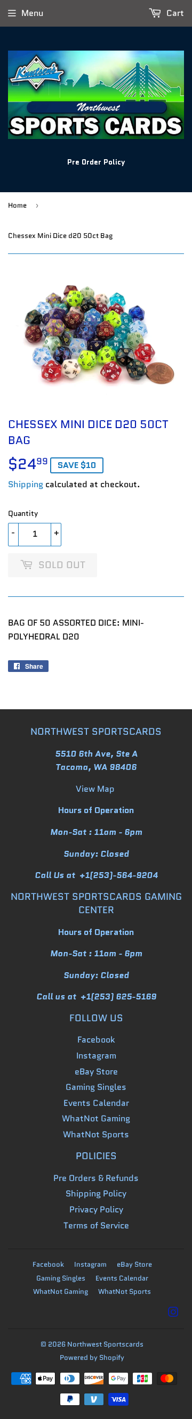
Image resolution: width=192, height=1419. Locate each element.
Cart (174, 13)
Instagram (96, 1055)
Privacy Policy (96, 1209)
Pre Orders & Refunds (96, 1178)
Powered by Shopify (92, 1357)
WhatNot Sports (96, 1134)
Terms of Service (96, 1225)
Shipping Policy (96, 1193)
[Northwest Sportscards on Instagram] (173, 1313)
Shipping (25, 484)
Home (17, 205)
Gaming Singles (96, 1087)
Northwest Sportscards (105, 1344)
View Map (95, 789)
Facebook (96, 1040)
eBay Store (96, 1071)
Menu (32, 13)
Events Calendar (96, 1103)
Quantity (23, 513)
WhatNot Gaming (96, 1118)
